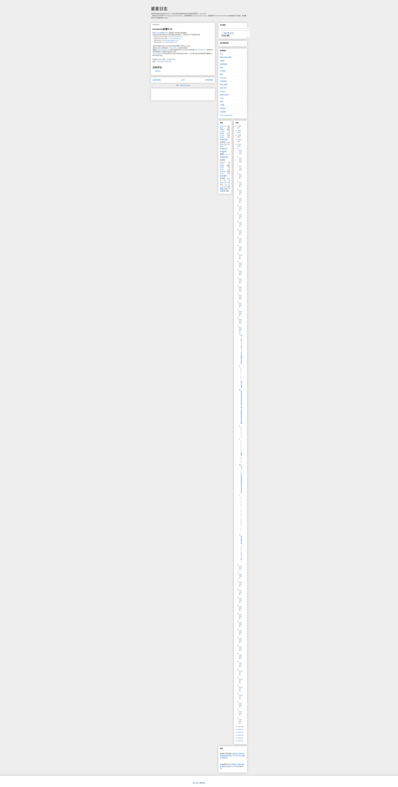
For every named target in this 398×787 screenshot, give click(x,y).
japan (228, 178)
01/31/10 (240, 183)
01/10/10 (240, 159)
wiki (226, 185)
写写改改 (223, 71)
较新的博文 (157, 80)
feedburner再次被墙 (240, 376)
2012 (239, 729)
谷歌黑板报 (223, 64)
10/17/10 (240, 648)
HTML (222, 137)
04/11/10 (240, 256)
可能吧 (222, 61)
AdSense (223, 126)
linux (225, 180)
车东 (221, 54)
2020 (239, 741)
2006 (239, 126)
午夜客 (222, 105)
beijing (222, 168)
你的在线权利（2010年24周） (240, 548)
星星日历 (235, 753)
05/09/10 (240, 288)
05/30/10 (240, 312)
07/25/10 (240, 591)
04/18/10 (240, 264)
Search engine (223, 150)
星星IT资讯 (223, 88)
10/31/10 (240, 664)
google (223, 175)
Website (224, 157)
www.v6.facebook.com (176, 36)
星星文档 (241, 753)
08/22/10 (240, 623)
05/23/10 (240, 304)
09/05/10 (240, 640)
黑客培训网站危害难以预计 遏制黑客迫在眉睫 (240, 406)
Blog (221, 128)
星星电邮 (223, 755)
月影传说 (223, 108)
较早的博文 (209, 80)
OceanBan (223, 78)
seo (228, 183)
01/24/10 (240, 175)
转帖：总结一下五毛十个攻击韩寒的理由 (240, 348)
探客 (221, 101)
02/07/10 (240, 191)
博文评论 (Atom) (185, 85)
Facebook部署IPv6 (240, 450)
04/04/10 (240, 248)
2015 (239, 735)
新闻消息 (229, 755)
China (222, 130)
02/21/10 (240, 207)
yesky (222, 187)
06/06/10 (240, 320)
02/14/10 (240, 199)
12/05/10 (240, 704)
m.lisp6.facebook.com (170, 42)
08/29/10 (240, 631)
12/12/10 (240, 712)
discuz (222, 169)
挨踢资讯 (225, 758)
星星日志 (159, 8)
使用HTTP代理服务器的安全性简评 (240, 478)
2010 (239, 144)
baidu (222, 166)
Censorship (160, 61)
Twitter (222, 98)
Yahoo (222, 164)
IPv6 (169, 61)
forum (222, 173)
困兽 (221, 74)
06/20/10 (240, 567)
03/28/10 (240, 240)
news (221, 182)
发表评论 (158, 71)
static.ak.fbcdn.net (199, 50)
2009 (239, 140)
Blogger (197, 783)
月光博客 (223, 112)
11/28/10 (240, 696)
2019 (239, 738)
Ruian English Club (226, 115)
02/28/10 (240, 215)
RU (229, 144)
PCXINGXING (236, 755)
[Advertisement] (177, 94)
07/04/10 (240, 583)
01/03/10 (240, 151)
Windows (222, 162)
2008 (239, 135)
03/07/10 (240, 224)
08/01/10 (240, 599)
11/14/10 (240, 680)
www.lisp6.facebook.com (171, 40)
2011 (239, 727)
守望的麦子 (223, 81)
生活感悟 (225, 190)
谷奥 (221, 67)
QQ (227, 142)
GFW (166, 61)
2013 (239, 732)
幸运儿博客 (223, 84)
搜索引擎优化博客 (226, 57)
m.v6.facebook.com (175, 38)
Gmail (222, 135)
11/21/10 (240, 688)
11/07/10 (240, 672)
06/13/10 (240, 328)
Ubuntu (226, 154)
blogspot (223, 91)
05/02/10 (240, 280)
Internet (224, 139)
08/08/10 (240, 607)
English (222, 131)
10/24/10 (240, 656)
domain (223, 171)
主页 (183, 80)
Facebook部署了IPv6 (161, 33)
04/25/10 (240, 272)
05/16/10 (240, 296)
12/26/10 (240, 720)
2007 (239, 130)
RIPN (221, 144)
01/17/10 (240, 167)
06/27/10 (240, 575)
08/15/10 (240, 615)
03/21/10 (240, 232)
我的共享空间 (224, 95)
